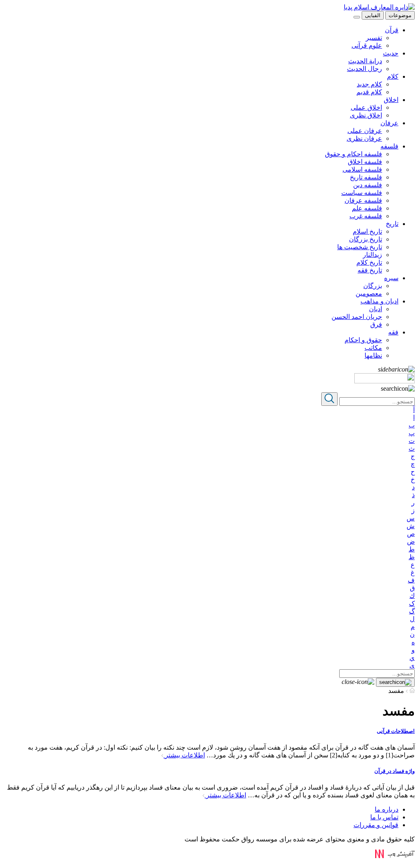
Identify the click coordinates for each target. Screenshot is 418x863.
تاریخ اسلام (367, 231)
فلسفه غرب (365, 215)
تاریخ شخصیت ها (359, 246)
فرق (376, 324)
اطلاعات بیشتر (184, 755)
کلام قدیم (369, 92)
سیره (391, 277)
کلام (392, 76)
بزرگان (372, 285)
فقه (393, 332)
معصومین (369, 293)
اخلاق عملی (366, 107)
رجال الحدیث (364, 68)
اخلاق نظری (366, 115)
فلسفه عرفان (363, 200)
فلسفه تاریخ (366, 177)
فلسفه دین (367, 184)
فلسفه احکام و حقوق (353, 153)
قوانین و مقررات (376, 824)
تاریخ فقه (370, 270)
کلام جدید (369, 84)
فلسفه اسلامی (362, 169)
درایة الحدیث (365, 61)
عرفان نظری (364, 138)
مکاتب (373, 347)
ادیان (375, 308)
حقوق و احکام (363, 339)
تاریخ (392, 223)
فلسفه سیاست (361, 192)
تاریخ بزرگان (365, 239)
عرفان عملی (364, 130)
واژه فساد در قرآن (394, 771)
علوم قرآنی (366, 45)
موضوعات (400, 15)
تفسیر (374, 37)
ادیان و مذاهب (379, 301)
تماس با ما (384, 817)
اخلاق (391, 99)
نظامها (373, 355)
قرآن (391, 30)
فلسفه (389, 146)
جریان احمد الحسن (356, 316)
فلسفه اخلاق (365, 161)
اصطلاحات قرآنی (396, 731)
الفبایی (372, 15)
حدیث (390, 53)
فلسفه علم (367, 208)
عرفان (389, 122)
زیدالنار (372, 254)
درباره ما (386, 809)
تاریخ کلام (369, 262)
